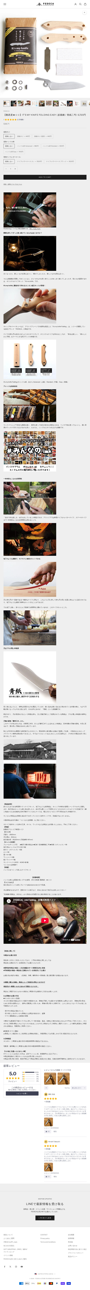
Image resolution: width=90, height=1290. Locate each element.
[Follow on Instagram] (16, 1267)
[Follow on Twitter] (10, 1267)
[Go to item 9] (63, 103)
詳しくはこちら (35, 229)
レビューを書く (22, 1093)
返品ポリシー (72, 1256)
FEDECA (6, 111)
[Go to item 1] (7, 103)
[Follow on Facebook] (5, 1267)
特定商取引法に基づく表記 (77, 1249)
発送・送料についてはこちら (13, 184)
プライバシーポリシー (75, 1253)
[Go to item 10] (70, 103)
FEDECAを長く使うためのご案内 (15, 1259)
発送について (8, 1235)
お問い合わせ (72, 1246)
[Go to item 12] (84, 103)
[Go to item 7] (49, 103)
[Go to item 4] (28, 103)
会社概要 (71, 1235)
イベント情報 (8, 1255)
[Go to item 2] (14, 103)
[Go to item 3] (21, 103)
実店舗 (70, 1242)
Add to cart (45, 177)
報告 (55, 1131)
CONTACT (44, 1235)
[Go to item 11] (77, 103)
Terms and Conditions (48, 1242)
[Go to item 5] (35, 103)
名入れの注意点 (9, 1246)
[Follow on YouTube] (22, 1267)
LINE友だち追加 (45, 1218)
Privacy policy (45, 1238)
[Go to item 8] (56, 103)
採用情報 (71, 1238)
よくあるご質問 (9, 1238)
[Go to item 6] (42, 103)
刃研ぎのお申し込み (10, 1242)
